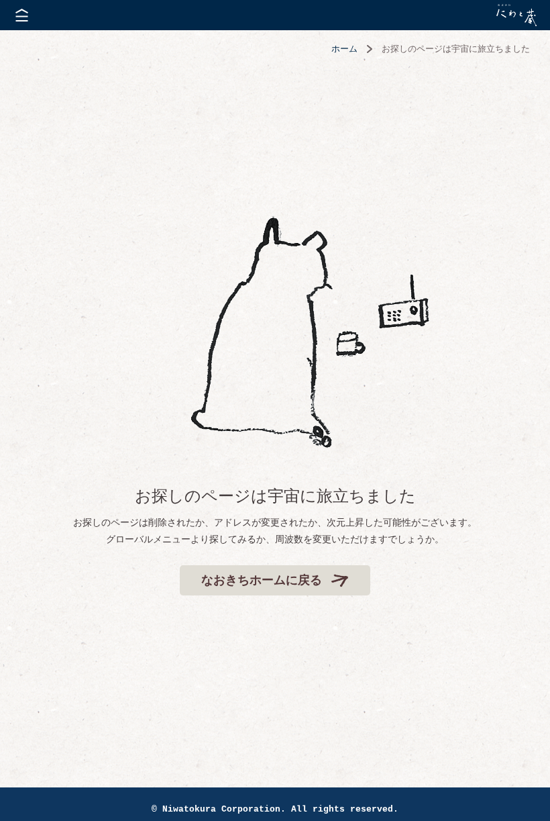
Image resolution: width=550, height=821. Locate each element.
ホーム (344, 49)
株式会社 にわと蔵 (516, 15)
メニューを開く (22, 15)
